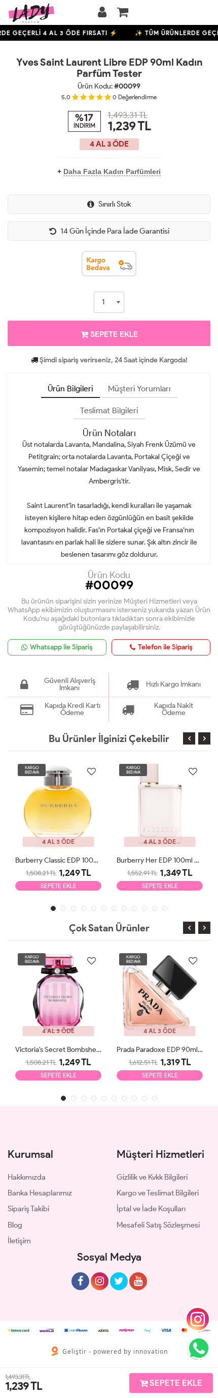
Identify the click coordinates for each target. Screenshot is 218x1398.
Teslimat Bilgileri (109, 410)
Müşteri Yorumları (139, 388)
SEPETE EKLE (113, 334)
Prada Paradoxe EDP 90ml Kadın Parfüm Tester (160, 1049)
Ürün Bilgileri (70, 388)
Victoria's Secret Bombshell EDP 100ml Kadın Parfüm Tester (58, 1049)
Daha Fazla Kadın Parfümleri (112, 171)
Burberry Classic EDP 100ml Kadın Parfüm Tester (58, 860)
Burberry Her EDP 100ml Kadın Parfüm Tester (160, 860)
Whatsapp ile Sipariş (61, 647)
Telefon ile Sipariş (165, 647)
